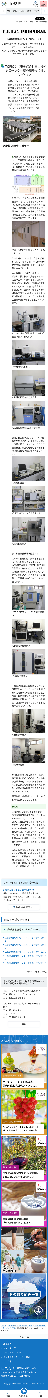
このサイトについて (12, 1352)
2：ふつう (30, 994)
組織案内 (11, 1325)
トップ (3, 1325)
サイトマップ (9, 1348)
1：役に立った (12, 994)
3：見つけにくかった (15, 1016)
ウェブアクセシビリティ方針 (16, 1356)
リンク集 (7, 1361)
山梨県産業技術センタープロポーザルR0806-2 (25, 946)
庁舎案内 (7, 1343)
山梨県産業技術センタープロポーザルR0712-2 (25, 957)
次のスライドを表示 (45, 11)
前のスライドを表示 (3, 11)
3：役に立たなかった (15, 997)
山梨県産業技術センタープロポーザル (24, 929)
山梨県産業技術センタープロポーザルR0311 (25, 951)
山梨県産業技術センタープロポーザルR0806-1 (25, 939)
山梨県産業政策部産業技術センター (19, 889)
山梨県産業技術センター (23, 1325)
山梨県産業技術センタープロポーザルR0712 (25, 962)
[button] (35, 4)
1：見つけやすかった (15, 1010)
